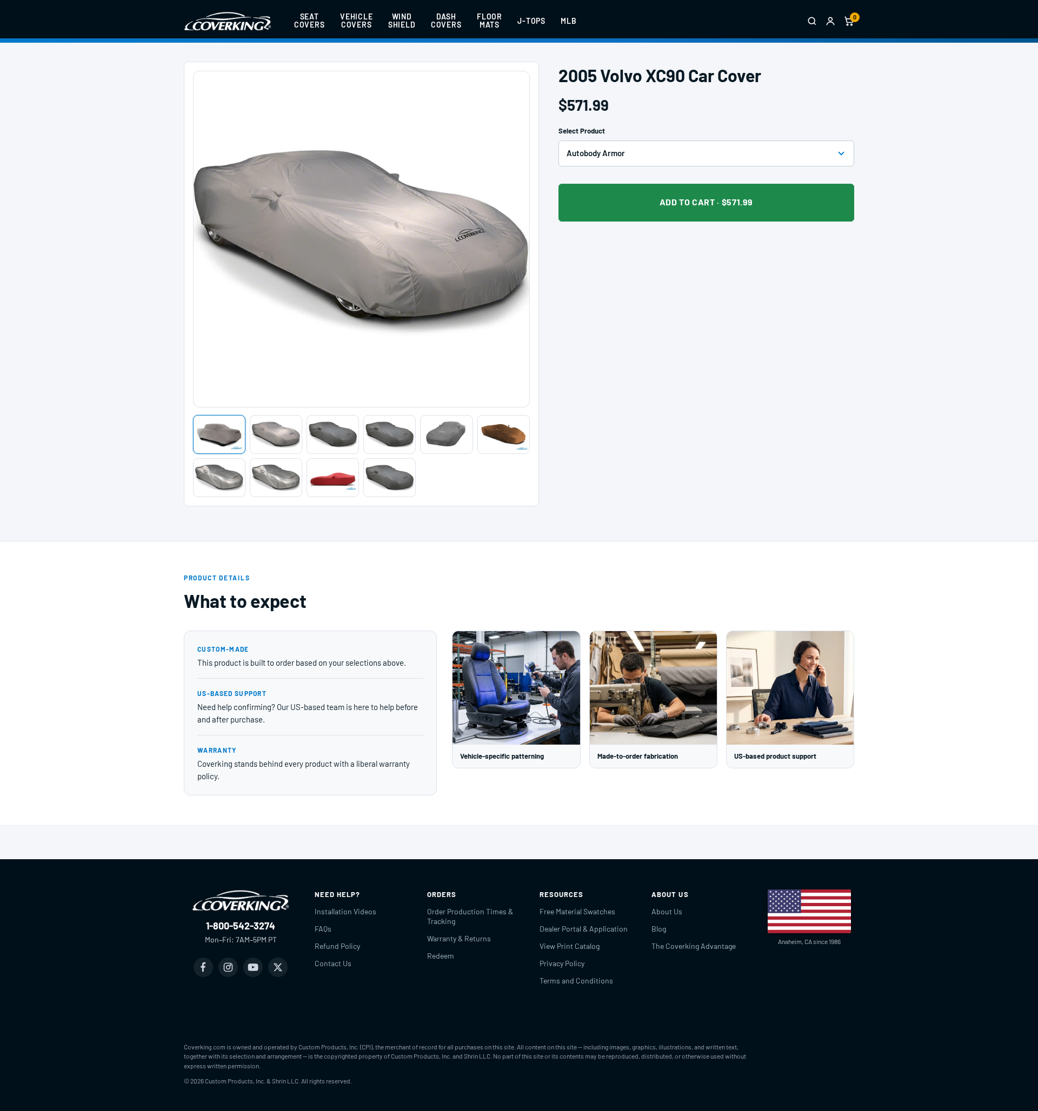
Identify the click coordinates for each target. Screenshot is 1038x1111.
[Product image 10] (389, 477)
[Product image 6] (503, 434)
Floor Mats (489, 20)
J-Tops (531, 20)
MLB (569, 20)
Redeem (440, 955)
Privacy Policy (562, 963)
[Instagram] (228, 967)
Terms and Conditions (576, 980)
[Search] (812, 21)
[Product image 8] (276, 477)
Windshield (402, 20)
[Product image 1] (219, 434)
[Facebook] (203, 967)
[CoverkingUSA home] (227, 21)
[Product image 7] (219, 477)
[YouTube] (253, 967)
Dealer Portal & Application (584, 928)
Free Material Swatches (577, 911)
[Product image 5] (446, 434)
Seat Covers (309, 20)
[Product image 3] (333, 434)
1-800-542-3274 (240, 926)
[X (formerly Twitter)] (278, 967)
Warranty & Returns (459, 938)
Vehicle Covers (356, 20)
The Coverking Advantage (693, 946)
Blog (658, 928)
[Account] (830, 21)
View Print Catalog (570, 946)
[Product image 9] (333, 477)
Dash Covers (446, 20)
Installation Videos (345, 911)
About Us (666, 911)
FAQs (323, 928)
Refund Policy (337, 946)
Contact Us (333, 963)
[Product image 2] (276, 434)
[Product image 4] (389, 434)
